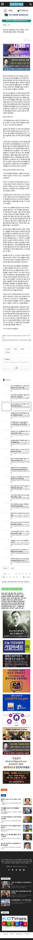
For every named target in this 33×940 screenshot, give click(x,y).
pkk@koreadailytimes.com (20, 866)
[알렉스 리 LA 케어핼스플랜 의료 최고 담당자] (27, 837)
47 (6, 577)
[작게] (28, 40)
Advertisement (19, 934)
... (12, 573)
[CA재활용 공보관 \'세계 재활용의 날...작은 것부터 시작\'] (27, 810)
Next (28, 577)
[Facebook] (9, 870)
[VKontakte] (20, 870)
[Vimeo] (16, 870)
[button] (30, 4)
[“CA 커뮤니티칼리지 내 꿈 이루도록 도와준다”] (27, 819)
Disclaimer (5, 934)
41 (16, 573)
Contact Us (27, 934)
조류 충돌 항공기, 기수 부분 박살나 (21, 900)
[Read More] (16, 388)
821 (24, 577)
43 (22, 573)
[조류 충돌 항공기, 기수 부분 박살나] (5, 902)
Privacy (12, 934)
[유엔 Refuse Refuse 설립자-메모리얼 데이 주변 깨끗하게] (27, 828)
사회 (9, 25)
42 (19, 573)
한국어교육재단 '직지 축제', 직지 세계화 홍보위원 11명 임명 (16, 30)
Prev (4, 573)
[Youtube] (24, 870)
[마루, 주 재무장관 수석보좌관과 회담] (5, 884)
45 (29, 573)
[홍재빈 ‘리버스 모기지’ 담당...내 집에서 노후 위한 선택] (27, 801)
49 (13, 577)
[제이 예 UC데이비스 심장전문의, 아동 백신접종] (27, 845)
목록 (6, 568)
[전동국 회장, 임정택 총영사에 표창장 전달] (5, 893)
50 (17, 577)
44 (26, 573)
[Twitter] (12, 870)
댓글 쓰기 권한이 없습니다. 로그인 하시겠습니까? (16, 362)
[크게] (25, 40)
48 (10, 577)
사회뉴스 (8, 380)
